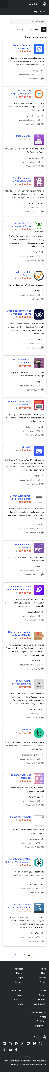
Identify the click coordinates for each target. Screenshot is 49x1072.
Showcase (18, 968)
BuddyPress (39, 1026)
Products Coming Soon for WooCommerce (19, 403)
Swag (19, 1004)
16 (15, 954)
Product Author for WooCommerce (21, 682)
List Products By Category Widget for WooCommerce (20, 92)
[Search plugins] (12, 21)
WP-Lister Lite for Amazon (23, 273)
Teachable (25, 729)
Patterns (19, 982)
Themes (19, 973)
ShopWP (26, 447)
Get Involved (17, 990)
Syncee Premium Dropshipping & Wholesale (22, 47)
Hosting (42, 977)
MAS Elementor (23, 136)
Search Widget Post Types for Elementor (20, 497)
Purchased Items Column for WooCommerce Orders (18, 361)
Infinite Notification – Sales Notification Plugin (18, 588)
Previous (39, 954)
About (43, 968)
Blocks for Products (20, 817)
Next (10, 954)
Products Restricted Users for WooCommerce (20, 776)
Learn (43, 990)
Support (42, 995)
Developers (41, 999)
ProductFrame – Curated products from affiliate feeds (19, 906)
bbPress (41, 1021)
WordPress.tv (39, 1004)
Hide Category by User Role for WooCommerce (18, 860)
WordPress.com (37, 1012)
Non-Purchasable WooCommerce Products (22, 179)
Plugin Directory (39, 11)
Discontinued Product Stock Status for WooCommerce (19, 634)
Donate (18, 999)
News (43, 973)
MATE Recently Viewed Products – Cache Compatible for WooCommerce (19, 312)
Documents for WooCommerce (22, 546)
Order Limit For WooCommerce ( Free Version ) (19, 225)
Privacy (43, 982)
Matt (42, 1016)
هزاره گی (37, 1037)
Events (20, 995)
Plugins (20, 977)
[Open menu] (4, 4)
